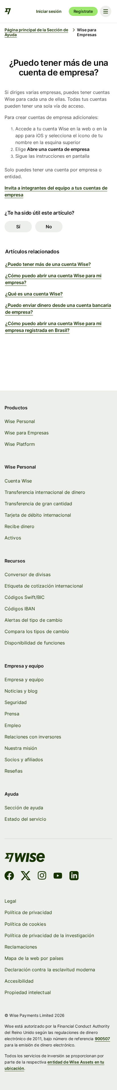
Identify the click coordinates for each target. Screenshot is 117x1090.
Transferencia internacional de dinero (45, 492)
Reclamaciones (21, 947)
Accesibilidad (19, 981)
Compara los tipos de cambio (37, 631)
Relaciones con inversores (33, 737)
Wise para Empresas (27, 433)
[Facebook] (9, 876)
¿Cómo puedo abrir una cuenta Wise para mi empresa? (53, 279)
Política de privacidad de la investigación (49, 935)
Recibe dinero (19, 526)
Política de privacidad (28, 912)
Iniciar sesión (49, 11)
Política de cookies (25, 924)
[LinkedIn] (74, 876)
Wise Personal (20, 421)
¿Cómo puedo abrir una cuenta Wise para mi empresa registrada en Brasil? (53, 327)
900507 (102, 1038)
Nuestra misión (21, 748)
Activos (13, 538)
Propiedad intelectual (28, 992)
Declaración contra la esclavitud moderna (50, 969)
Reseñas (13, 771)
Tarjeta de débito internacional (38, 515)
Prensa (12, 714)
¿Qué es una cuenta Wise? (34, 294)
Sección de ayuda (24, 807)
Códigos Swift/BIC (25, 597)
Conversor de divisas (28, 574)
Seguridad (16, 702)
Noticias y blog (21, 691)
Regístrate (83, 11)
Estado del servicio (25, 819)
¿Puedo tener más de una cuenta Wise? (48, 264)
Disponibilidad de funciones (35, 643)
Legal (10, 901)
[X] (26, 876)
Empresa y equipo (24, 679)
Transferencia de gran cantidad (38, 503)
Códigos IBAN (20, 608)
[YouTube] (57, 876)
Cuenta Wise (18, 481)
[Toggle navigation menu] (105, 11)
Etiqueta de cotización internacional (44, 586)
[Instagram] (42, 876)
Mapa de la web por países (34, 958)
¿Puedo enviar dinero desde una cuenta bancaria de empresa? (58, 308)
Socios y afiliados (24, 759)
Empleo (13, 725)
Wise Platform (20, 444)
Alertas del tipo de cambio (33, 620)
